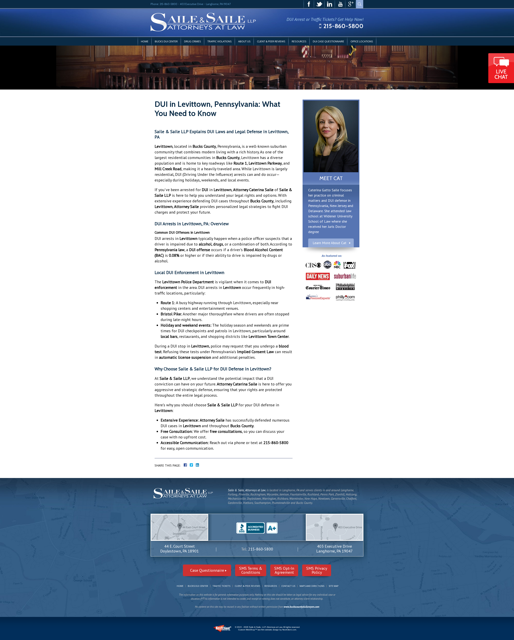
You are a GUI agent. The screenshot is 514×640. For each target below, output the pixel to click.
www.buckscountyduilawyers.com (301, 606)
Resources (299, 41)
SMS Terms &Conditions (250, 570)
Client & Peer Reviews (271, 41)
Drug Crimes (192, 41)
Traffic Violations (219, 41)
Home (144, 41)
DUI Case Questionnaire (328, 41)
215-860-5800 (343, 26)
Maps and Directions (312, 585)
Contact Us (288, 585)
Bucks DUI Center (166, 41)
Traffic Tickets (221, 585)
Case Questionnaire (207, 570)
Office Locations (362, 41)
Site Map (334, 585)
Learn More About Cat (329, 243)
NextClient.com (289, 630)
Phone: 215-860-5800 (164, 4)
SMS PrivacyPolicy (316, 570)
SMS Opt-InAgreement (284, 570)
